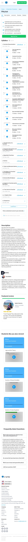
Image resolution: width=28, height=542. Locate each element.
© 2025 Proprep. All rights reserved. (6, 536)
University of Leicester (11, 9)
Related (24, 15)
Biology (16, 517)
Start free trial (22, 2)
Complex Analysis (5, 493)
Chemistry (16, 513)
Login (14, 2)
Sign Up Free (14, 36)
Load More (13, 206)
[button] (2, 529)
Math (15, 512)
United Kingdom (8, 481)
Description (7, 15)
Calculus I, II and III (5, 489)
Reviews (19, 15)
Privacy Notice (3, 540)
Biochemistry (4, 488)
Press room (3, 515)
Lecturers (13, 15)
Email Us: (20, 521)
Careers (3, 508)
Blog (2, 522)
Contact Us (3, 512)
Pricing (2, 513)
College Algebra (4, 491)
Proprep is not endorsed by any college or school (20, 536)
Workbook (20, 44)
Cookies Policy (3, 538)
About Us (3, 510)
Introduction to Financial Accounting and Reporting (12, 501)
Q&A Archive (4, 524)
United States (7, 483)
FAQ (2, 520)
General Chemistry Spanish (7, 498)
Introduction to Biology (6, 499)
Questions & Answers (18, 508)
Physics (15, 515)
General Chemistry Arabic (6, 496)
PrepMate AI (17, 510)
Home (2, 9)
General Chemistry (5, 494)
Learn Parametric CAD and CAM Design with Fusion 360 (13, 503)
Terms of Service (3, 537)
